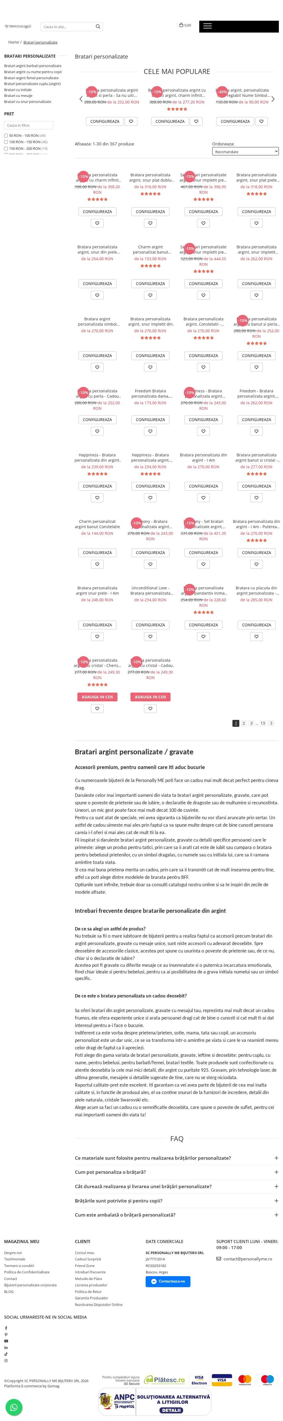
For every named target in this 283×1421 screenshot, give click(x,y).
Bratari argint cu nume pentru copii (33, 71)
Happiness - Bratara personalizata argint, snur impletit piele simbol (150, 457)
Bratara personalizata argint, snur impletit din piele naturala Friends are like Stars (150, 321)
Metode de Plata (88, 1278)
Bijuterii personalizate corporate (30, 1284)
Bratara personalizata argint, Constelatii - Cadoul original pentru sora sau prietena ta (203, 321)
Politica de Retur (88, 1291)
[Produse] (208, 27)
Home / (15, 42)
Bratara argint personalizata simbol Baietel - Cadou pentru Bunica (97, 321)
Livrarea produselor (91, 1284)
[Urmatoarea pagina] (271, 723)
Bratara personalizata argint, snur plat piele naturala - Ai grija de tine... (256, 177)
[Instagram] (6, 1360)
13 (263, 723)
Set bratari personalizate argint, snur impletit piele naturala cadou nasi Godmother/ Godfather (203, 177)
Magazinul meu (21, 1241)
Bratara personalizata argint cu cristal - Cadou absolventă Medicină (150, 663)
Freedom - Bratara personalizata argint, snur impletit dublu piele (256, 393)
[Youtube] (6, 1340)
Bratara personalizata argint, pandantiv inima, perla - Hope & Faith (203, 590)
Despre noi (13, 1252)
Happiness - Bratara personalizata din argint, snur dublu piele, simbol (97, 457)
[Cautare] (98, 26)
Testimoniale (14, 1259)
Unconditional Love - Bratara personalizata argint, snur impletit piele (150, 590)
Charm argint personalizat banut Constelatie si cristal (150, 249)
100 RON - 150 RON (25, 141)
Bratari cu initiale (18, 89)
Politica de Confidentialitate (26, 1272)
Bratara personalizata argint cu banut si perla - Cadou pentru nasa (257, 321)
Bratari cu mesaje (18, 95)
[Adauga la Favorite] (131, 121)
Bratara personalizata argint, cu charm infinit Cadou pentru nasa (97, 177)
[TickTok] (6, 1353)
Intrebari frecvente (90, 1272)
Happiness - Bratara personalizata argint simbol (203, 393)
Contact (10, 1278)
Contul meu (84, 1252)
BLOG (9, 1291)
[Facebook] (6, 1328)
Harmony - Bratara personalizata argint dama (150, 524)
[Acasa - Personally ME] (18, 26)
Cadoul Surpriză (88, 1259)
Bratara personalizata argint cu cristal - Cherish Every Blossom (97, 663)
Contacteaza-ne (172, 1281)
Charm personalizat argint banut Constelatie (97, 524)
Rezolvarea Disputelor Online (98, 1304)
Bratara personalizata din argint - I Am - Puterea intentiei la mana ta (256, 524)
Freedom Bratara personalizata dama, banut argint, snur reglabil (150, 393)
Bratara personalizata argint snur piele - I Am (97, 590)
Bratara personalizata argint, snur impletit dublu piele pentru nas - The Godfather (256, 249)
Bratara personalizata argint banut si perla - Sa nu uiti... (112, 92)
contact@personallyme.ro (247, 1259)
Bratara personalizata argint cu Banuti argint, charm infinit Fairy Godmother (177, 92)
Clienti (82, 1241)
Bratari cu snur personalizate (27, 101)
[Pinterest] (6, 1334)
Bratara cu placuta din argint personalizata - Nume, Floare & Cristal (256, 590)
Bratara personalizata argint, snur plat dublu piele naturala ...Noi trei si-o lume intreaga (150, 177)
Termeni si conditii (19, 1265)
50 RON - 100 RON (24, 135)
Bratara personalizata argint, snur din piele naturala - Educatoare (97, 249)
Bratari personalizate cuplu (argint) (32, 83)
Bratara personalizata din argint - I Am (203, 457)
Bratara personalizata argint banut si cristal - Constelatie (256, 457)
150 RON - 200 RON (25, 148)
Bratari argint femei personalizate (31, 77)
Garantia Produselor (91, 1297)
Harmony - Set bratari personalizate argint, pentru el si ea (204, 524)
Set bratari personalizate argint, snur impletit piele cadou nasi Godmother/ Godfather (203, 249)
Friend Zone (85, 1265)
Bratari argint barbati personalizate (32, 65)
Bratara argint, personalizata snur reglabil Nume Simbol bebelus (242, 92)
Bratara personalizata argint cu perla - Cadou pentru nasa (97, 393)
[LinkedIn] (6, 1347)
